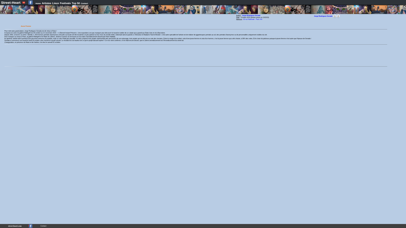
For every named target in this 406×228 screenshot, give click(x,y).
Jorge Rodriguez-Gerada (323, 16)
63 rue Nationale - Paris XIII (252, 19)
